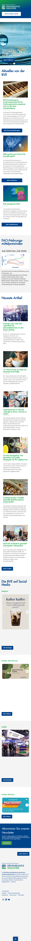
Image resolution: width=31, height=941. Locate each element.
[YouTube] (8, 838)
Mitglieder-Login (11, 14)
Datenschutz (13, 833)
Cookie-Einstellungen (14, 831)
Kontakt (4, 831)
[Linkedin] (6, 838)
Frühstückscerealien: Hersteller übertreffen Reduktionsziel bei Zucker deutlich (13, 500)
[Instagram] (3, 838)
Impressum (5, 833)
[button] (2, 44)
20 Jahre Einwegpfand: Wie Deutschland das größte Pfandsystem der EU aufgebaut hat (15, 458)
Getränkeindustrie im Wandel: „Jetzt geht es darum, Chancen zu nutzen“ (15, 412)
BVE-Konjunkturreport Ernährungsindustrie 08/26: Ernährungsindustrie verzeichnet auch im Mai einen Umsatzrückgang (14, 104)
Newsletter (21, 833)
